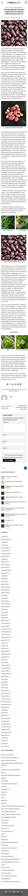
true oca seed (4, 867)
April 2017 (3, 645)
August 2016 (4, 657)
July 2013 (3, 738)
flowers (3, 794)
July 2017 (3, 643)
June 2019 (3, 598)
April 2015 (3, 687)
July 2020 (3, 576)
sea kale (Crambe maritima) (8, 848)
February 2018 (5, 623)
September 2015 (5, 673)
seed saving (4, 850)
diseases (3, 792)
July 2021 (3, 559)
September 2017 (5, 637)
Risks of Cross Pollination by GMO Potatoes (14, 525)
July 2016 (3, 659)
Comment (5, 422)
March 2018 (4, 620)
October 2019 (4, 592)
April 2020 (3, 581)
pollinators (3, 839)
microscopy (4, 820)
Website (5, 448)
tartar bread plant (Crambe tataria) (9, 859)
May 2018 (3, 615)
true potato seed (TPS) (7, 870)
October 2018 (4, 606)
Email (4, 441)
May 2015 (3, 685)
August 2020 (4, 573)
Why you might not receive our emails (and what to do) (14, 508)
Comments (7, 489)
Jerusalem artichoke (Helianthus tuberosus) (12, 806)
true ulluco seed (5, 873)
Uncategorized (5, 878)
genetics (3, 800)
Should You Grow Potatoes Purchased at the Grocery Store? (15, 515)
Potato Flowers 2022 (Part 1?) (13, 492)
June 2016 (3, 662)
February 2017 (5, 651)
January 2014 (4, 721)
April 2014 (3, 713)
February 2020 (5, 587)
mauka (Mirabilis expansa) (8, 817)
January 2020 (4, 589)
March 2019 (4, 601)
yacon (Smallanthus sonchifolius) (9, 881)
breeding (3, 781)
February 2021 (5, 564)
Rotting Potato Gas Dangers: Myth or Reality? (14, 487)
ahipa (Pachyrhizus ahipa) (7, 760)
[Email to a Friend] (15, 384)
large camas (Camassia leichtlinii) (9, 808)
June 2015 (3, 682)
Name (4, 434)
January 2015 (4, 696)
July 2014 (3, 710)
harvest (3, 803)
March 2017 (4, 648)
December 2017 (5, 629)
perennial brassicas (6, 831)
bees (2, 772)
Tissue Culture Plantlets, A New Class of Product (15, 502)
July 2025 (3, 536)
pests (2, 834)
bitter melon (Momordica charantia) (10, 775)
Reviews (3, 845)
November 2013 (5, 726)
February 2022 (5, 548)
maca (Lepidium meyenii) (7, 811)
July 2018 (3, 609)
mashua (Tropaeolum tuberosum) (9, 814)
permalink (17, 390)
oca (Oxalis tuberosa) (6, 825)
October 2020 (4, 567)
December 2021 (5, 553)
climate (3, 786)
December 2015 (5, 668)
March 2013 (4, 746)
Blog (6, 7)
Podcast (3, 836)
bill (22, 17)
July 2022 (3, 542)
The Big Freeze (9, 520)
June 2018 (3, 612)
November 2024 (5, 539)
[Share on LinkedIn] (20, 384)
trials (2, 864)
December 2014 (5, 699)
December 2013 (5, 724)
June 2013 (3, 740)
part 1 (3, 48)
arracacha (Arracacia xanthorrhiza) (10, 769)
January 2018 (4, 626)
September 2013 (5, 732)
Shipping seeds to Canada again (13, 481)
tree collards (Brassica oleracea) (9, 862)
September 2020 (5, 570)
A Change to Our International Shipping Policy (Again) (21, 407)
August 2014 (4, 707)
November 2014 (5, 701)
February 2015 (5, 693)
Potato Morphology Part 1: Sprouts (14, 497)
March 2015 (4, 690)
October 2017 (4, 634)
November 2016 (5, 654)
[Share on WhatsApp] (7, 384)
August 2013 (4, 735)
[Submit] (25, 468)
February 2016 (5, 665)
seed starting (4, 853)
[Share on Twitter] (12, 384)
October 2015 (4, 671)
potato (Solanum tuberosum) (15, 7)
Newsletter (4, 822)
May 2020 (3, 578)
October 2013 (4, 729)
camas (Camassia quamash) (8, 783)
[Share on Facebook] (10, 384)
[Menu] (2, 2)
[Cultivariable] (14, 2)
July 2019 (3, 595)
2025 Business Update (11, 476)
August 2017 (4, 640)
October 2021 (4, 556)
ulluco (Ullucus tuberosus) (7, 876)
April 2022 (3, 545)
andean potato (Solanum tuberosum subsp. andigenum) (12, 764)
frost (2, 797)
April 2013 (3, 743)
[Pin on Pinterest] (18, 384)
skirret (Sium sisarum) (6, 856)
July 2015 (3, 679)
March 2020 (4, 584)
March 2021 (4, 562)
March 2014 (4, 715)
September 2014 (5, 704)
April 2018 (3, 617)
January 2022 (4, 550)
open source (4, 828)
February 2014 (5, 718)
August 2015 (4, 676)
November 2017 (5, 631)
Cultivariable (4, 789)
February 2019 (5, 603)
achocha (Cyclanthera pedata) (8, 757)
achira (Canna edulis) (6, 754)
